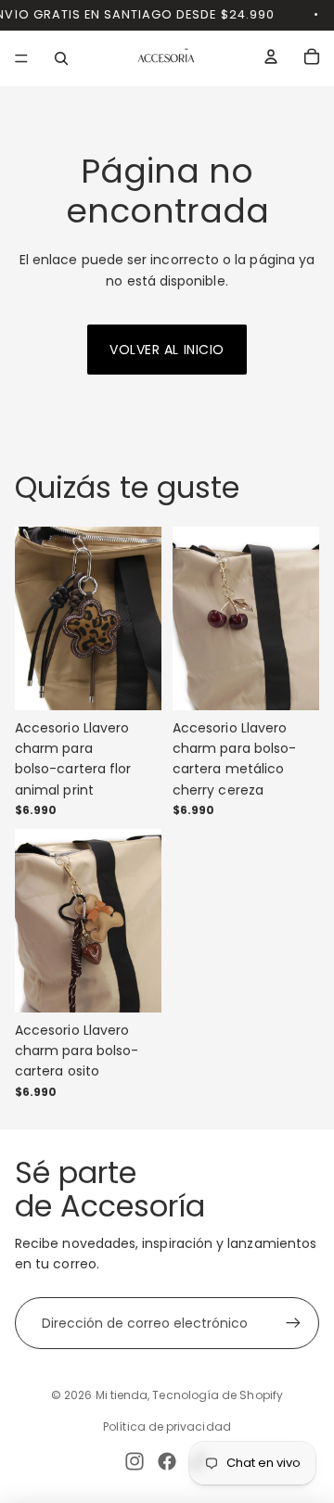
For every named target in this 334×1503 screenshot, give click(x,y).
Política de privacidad (167, 1426)
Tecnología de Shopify (217, 1395)
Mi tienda (122, 1395)
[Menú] (21, 58)
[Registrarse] (293, 1323)
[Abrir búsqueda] (61, 58)
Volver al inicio (167, 349)
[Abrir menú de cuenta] (270, 56)
